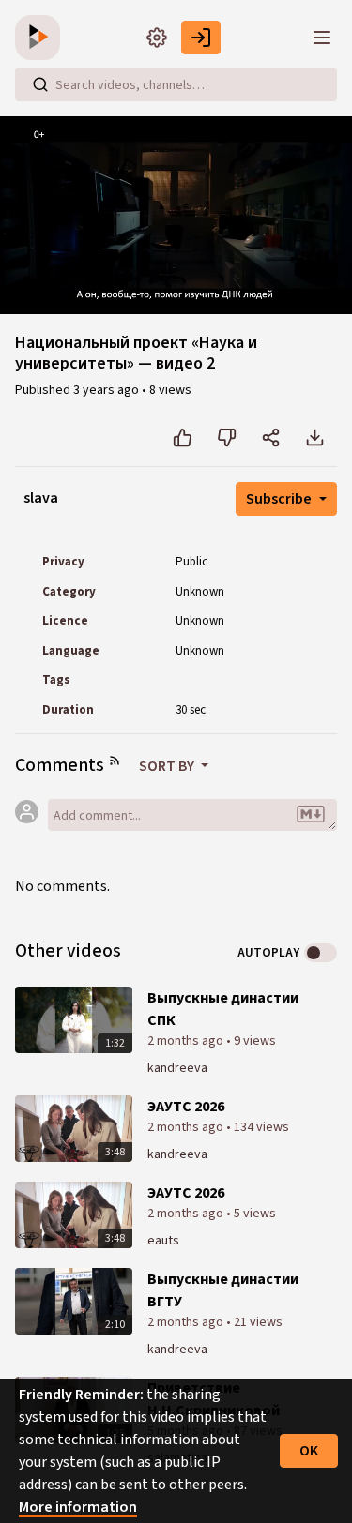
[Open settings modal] (156, 37)
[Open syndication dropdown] (114, 760)
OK (308, 1450)
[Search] (40, 84)
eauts (163, 1240)
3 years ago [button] (107, 390)
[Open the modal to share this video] (271, 438)
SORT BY (168, 766)
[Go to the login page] (201, 37)
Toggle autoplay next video (320, 952)
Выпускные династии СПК (222, 1009)
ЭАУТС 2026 (185, 1106)
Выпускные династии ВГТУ (222, 1290)
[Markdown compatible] (311, 815)
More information (78, 1507)
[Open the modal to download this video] (315, 438)
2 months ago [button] (186, 1041)
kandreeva (177, 1068)
